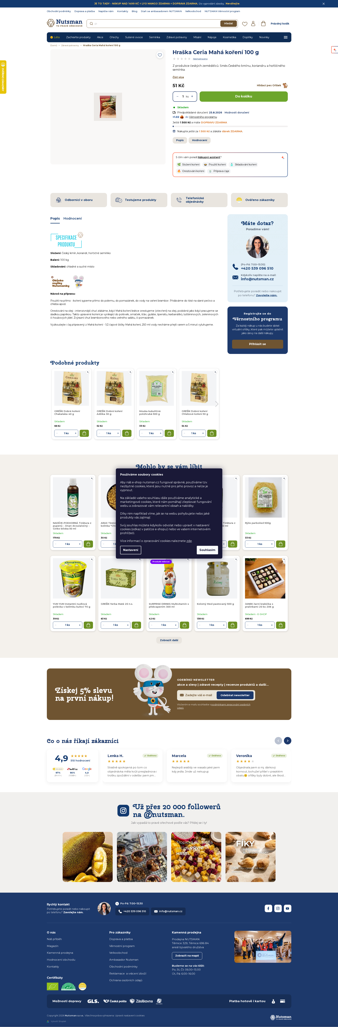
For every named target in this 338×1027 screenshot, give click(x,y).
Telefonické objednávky (195, 199)
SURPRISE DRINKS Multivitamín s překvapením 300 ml (169, 605)
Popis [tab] (55, 218)
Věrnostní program (122, 946)
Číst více (178, 77)
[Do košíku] (88, 544)
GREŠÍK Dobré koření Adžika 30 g (109, 412)
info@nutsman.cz (170, 911)
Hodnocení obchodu (61, 959)
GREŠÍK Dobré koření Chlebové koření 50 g (195, 412)
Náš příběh (54, 939)
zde (189, 541)
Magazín (52, 946)
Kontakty (122, 11)
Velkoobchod (193, 11)
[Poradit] (92, 478)
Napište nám (106, 11)
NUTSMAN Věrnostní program (222, 11)
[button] (188, 164)
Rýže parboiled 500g (258, 522)
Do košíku (243, 96)
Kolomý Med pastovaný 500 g (215, 603)
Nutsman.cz (268, 908)
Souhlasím (207, 550)
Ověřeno (149, 755)
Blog (134, 11)
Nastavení (130, 550)
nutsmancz (278, 908)
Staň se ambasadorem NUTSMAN (161, 11)
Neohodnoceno (200, 59)
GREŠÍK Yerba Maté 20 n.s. (117, 603)
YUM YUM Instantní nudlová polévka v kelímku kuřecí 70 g (71, 605)
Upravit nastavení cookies (129, 1015)
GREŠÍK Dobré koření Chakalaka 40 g (67, 412)
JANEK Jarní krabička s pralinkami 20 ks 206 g (259, 605)
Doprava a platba (84, 11)
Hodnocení (199, 140)
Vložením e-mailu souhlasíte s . (213, 706)
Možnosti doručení (237, 112)
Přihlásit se (257, 344)
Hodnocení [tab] (72, 218)
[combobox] (162, 23)
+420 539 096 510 (134, 911)
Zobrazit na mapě (187, 955)
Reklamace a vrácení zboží (127, 973)
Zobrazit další (169, 640)
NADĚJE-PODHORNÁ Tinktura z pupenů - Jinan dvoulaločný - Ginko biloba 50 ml (72, 525)
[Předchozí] (278, 740)
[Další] (287, 740)
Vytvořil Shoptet (58, 1021)
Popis (180, 140)
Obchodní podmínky (59, 11)
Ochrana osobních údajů (125, 980)
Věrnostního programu (203, 117)
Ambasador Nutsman (123, 959)
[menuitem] (55, 37)
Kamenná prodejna (60, 952)
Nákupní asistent (209, 157)
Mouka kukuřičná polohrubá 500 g (150, 412)
